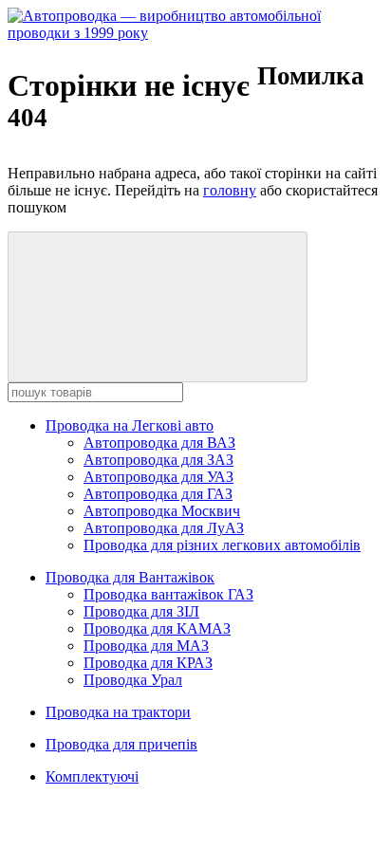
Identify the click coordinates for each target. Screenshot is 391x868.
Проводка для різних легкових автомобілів (222, 545)
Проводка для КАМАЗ (157, 628)
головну (229, 190)
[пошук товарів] (157, 306)
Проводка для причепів (121, 744)
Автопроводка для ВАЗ (159, 442)
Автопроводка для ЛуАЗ (164, 528)
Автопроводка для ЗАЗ (158, 460)
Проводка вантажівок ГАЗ (168, 594)
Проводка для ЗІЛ (141, 611)
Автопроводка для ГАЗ (158, 494)
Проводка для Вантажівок (130, 577)
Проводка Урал (133, 680)
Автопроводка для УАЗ (158, 477)
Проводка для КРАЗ (148, 663)
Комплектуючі (92, 776)
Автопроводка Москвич (162, 511)
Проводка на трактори (118, 712)
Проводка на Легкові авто (130, 425)
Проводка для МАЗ (146, 645)
